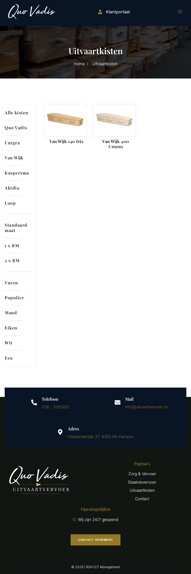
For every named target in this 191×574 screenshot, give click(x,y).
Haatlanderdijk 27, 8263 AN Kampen (101, 436)
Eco (9, 358)
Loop (10, 203)
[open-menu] (177, 11)
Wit (9, 343)
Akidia (12, 188)
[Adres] (60, 432)
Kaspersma (17, 173)
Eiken (11, 328)
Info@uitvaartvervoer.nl (146, 407)
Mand (11, 312)
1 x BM (12, 245)
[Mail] (117, 402)
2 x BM (12, 260)
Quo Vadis (16, 127)
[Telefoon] (34, 402)
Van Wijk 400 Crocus (115, 144)
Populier (14, 297)
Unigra (12, 143)
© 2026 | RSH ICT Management (95, 567)
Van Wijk (14, 157)
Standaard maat (16, 227)
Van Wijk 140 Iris (66, 141)
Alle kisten (16, 112)
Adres (73, 428)
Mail (129, 399)
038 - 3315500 (55, 407)
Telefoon (50, 399)
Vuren (11, 282)
